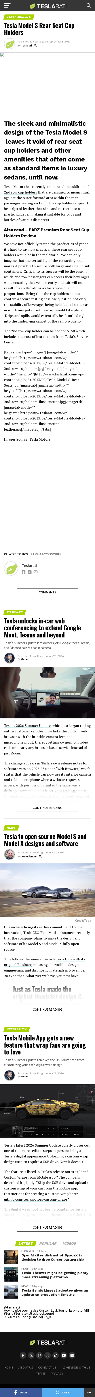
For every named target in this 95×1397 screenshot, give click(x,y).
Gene (24, 659)
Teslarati (26, 45)
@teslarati (12, 1307)
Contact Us (47, 1367)
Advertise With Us (76, 1367)
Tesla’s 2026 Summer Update (27, 725)
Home (8, 1367)
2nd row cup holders (20, 192)
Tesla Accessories (46, 554)
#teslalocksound (41, 1313)
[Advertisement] (47, 499)
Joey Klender (29, 856)
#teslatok (21, 1313)
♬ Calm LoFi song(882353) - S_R (27, 1317)
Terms (41, 1373)
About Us (25, 1367)
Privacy (57, 1373)
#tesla (8, 1313)
